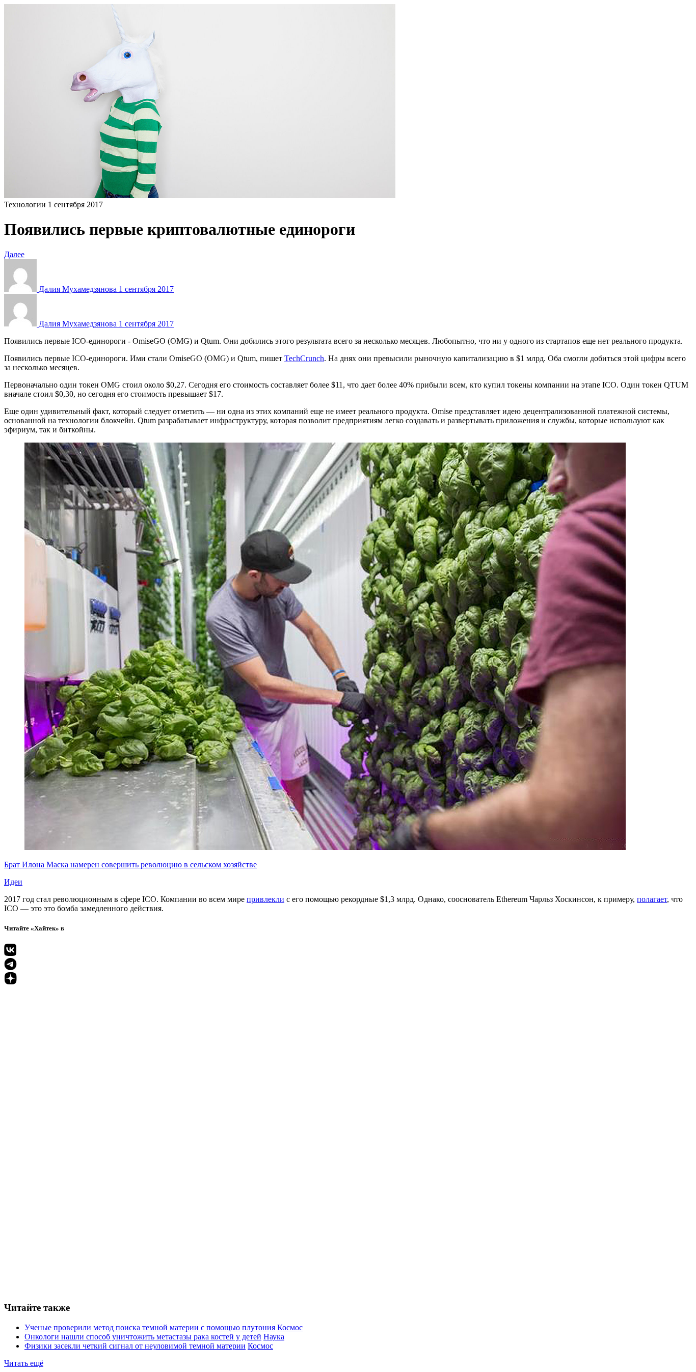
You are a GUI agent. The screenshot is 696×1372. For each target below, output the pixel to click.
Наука (273, 1336)
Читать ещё (23, 1363)
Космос (290, 1327)
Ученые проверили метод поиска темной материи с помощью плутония (149, 1327)
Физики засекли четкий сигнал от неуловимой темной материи (135, 1345)
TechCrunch (304, 358)
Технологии (25, 204)
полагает (652, 899)
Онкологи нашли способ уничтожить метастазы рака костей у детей (142, 1336)
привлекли (265, 899)
